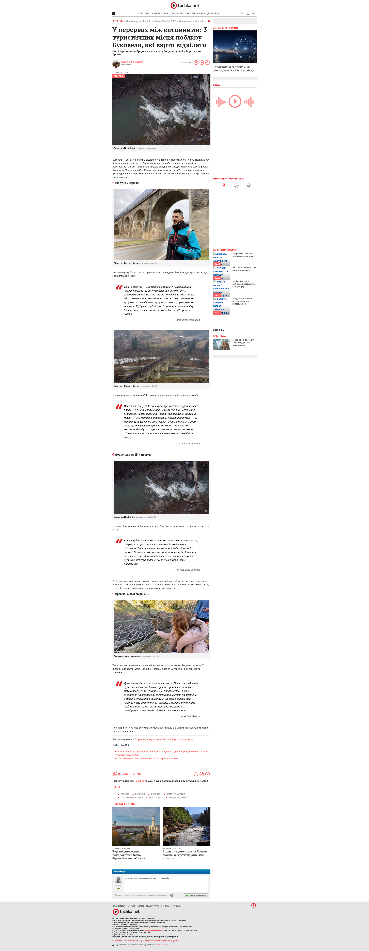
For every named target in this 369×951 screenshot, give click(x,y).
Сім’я (165, 13)
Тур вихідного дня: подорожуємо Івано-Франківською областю (129, 854)
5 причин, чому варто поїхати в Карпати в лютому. (164, 739)
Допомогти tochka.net (138, 21)
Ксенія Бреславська (132, 62)
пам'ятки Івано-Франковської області (142, 797)
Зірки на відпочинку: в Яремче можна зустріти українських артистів (185, 854)
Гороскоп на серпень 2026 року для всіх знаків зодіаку (233, 68)
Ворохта (155, 794)
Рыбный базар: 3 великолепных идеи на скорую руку (243, 284)
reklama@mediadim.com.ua (153, 931)
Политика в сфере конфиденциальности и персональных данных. (154, 941)
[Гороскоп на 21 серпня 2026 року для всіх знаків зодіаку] (221, 344)
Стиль (156, 13)
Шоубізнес (143, 13)
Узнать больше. (163, 945)
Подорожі (177, 13)
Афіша (201, 13)
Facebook (140, 781)
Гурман (190, 13)
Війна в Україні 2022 (165, 21)
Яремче (125, 794)
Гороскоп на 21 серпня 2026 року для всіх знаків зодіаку (243, 342)
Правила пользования (120, 941)
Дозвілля (213, 13)
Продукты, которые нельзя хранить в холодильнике (242, 301)
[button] (248, 13)
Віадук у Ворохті (178, 797)
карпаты (140, 794)
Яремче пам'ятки (176, 794)
